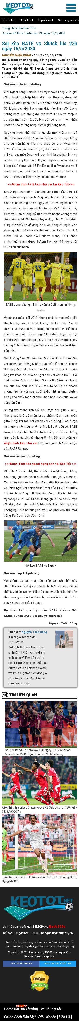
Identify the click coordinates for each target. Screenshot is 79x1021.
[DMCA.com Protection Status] (39, 981)
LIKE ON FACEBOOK (21, 963)
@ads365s (56, 926)
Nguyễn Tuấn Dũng (34, 632)
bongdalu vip (49, 933)
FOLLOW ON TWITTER (57, 963)
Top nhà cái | (45, 20)
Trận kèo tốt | (8, 20)
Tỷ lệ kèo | (27, 20)
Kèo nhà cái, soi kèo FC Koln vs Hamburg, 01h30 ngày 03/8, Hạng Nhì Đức (39, 879)
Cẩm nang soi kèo (68, 20)
